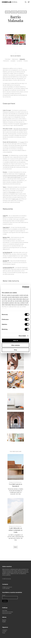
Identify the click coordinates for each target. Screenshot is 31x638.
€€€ (8, 237)
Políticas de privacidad (7, 611)
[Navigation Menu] (29, 2)
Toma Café (23, 123)
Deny (15, 350)
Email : (4, 595)
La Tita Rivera (6, 252)
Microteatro (12, 192)
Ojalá (4, 215)
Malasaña (14, 12)
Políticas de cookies (6, 613)
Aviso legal (4, 610)
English (4, 621)
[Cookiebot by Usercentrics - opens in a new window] (22, 287)
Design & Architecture (15, 482)
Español (4, 620)
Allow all (15, 340)
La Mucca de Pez (7, 267)
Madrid (7, 12)
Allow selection (15, 345)
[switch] (27, 319)
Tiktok (3, 632)
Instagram (4, 630)
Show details (22, 335)
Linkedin (4, 631)
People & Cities (22, 12)
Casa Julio (6, 227)
